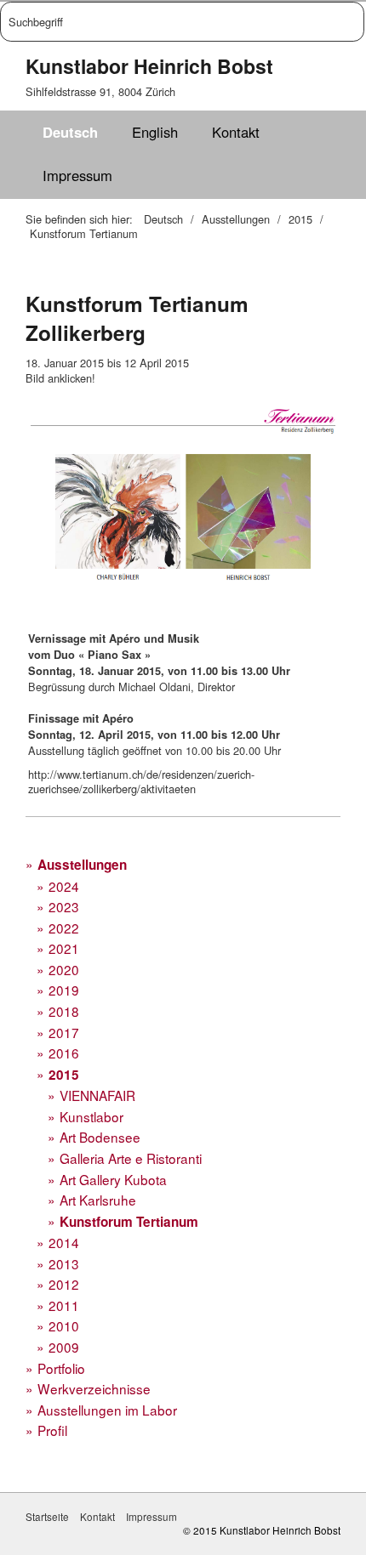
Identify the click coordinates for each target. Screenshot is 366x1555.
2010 (64, 1325)
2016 (64, 1052)
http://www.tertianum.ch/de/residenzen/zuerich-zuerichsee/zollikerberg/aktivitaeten (141, 781)
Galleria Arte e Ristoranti (131, 1158)
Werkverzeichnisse (94, 1388)
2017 (64, 1032)
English (155, 132)
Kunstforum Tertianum (129, 1221)
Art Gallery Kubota (113, 1179)
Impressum (77, 175)
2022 (64, 927)
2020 (64, 969)
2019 (64, 989)
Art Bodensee (100, 1136)
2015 (64, 1074)
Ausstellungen (82, 864)
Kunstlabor (91, 1116)
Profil (52, 1430)
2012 (64, 1283)
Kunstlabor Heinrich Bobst (149, 66)
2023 (64, 906)
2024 (64, 886)
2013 (64, 1263)
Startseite (47, 1517)
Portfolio (61, 1368)
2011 (64, 1305)
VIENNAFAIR (97, 1095)
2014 (64, 1242)
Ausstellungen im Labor (107, 1409)
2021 (64, 948)
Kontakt (236, 132)
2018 (64, 1011)
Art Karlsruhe (98, 1199)
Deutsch (70, 132)
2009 (64, 1346)
